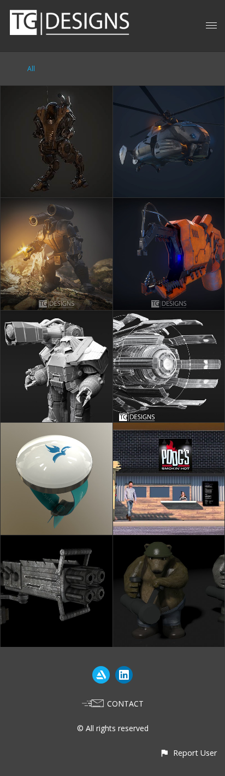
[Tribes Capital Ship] (169, 317)
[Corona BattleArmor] (56, 317)
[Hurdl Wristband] (56, 429)
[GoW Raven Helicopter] (169, 92)
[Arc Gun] (169, 204)
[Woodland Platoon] (169, 541)
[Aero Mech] (56, 92)
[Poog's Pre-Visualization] (169, 429)
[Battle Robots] (56, 541)
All (31, 68)
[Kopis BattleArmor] (56, 204)
